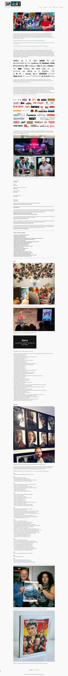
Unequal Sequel (16, 237)
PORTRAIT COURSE (55, 7)
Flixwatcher (16, 256)
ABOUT (40, 7)
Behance (39, 40)
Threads (30, 40)
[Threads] (38, 670)
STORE (50, 7)
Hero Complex (44, 471)
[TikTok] (36, 670)
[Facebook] (35, 670)
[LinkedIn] (31, 670)
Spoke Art (38, 471)
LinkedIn (43, 40)
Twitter (33, 40)
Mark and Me (16, 250)
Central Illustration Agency (35, 42)
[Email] (33, 670)
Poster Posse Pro (44, 42)
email (18, 40)
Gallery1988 (35, 471)
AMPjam (15, 252)
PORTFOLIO (61, 7)
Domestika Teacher (16, 43)
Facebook (36, 40)
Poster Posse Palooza (17, 251)
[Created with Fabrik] (0, 671)
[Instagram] (29, 670)
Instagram (27, 40)
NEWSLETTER (45, 7)
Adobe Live (15, 253)
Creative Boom (16, 236)
